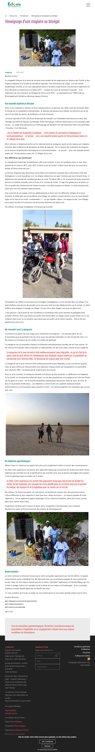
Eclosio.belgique (19, 726)
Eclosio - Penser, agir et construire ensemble (14, 4)
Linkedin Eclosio (11, 713)
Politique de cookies (82, 656)
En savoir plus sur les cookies (47, 750)
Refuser (47, 746)
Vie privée (86, 653)
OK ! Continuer (47, 742)
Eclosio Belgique (15, 722)
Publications (24, 16)
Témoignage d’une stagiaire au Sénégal (44, 16)
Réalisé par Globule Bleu (89, 659)
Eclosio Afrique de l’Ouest (19, 730)
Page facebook (10, 710)
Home (6, 16)
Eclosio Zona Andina (17, 734)
